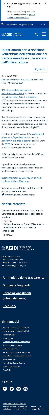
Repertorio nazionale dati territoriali (16, 352)
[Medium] (25, 389)
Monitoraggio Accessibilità (12, 345)
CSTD (7, 144)
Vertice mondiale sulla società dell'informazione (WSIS (16, 91)
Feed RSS (9, 305)
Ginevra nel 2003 (15, 97)
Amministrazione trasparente (23, 277)
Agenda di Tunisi (21, 137)
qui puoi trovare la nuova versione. (21, 16)
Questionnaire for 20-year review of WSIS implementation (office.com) (22, 179)
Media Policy (36, 406)
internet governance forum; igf (20, 194)
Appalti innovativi (9, 359)
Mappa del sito (38, 409)
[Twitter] (12, 389)
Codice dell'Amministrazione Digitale (16, 341)
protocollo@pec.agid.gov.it (16, 265)
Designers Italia (8, 338)
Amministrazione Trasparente (15, 406)
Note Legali (7, 409)
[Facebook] (5, 389)
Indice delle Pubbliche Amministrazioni (17, 355)
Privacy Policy (21, 409)
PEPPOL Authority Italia (11, 366)
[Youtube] (18, 389)
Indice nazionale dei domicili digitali (16, 331)
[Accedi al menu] (44, 34)
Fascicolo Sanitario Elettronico (14, 363)
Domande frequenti (16, 285)
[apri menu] (3, 24)
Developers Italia (9, 334)
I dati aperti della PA (10, 348)
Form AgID (6, 370)
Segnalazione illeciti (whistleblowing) (17, 295)
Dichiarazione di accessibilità (14, 403)
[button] (45, 3)
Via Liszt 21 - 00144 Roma (11, 256)
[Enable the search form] (36, 34)
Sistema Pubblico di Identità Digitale (16, 327)
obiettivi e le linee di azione (17, 140)
